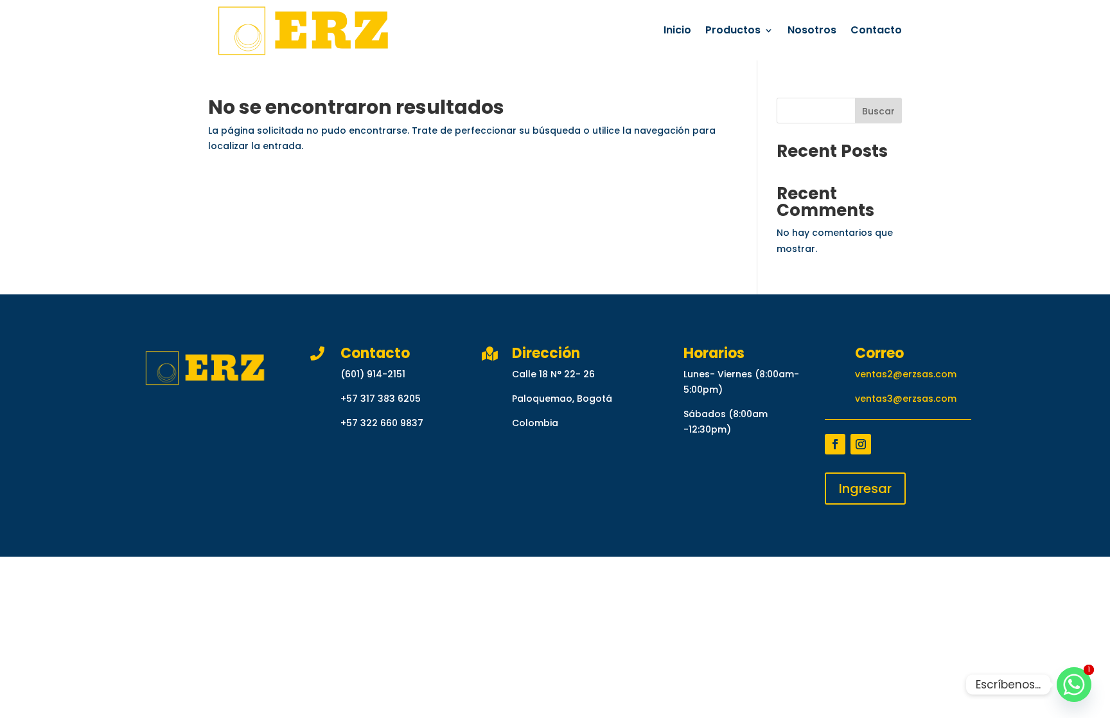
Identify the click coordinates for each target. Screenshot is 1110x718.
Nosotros (812, 29)
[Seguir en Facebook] (835, 444)
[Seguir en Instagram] (860, 444)
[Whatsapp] (1074, 684)
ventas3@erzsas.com (905, 398)
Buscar (878, 111)
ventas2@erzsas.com (905, 374)
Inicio (677, 29)
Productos (733, 29)
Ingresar (865, 489)
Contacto (876, 29)
